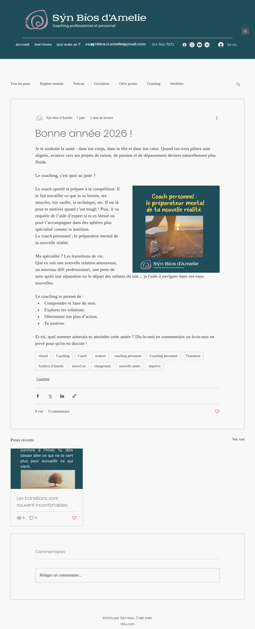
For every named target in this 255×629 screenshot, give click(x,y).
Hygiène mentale (52, 84)
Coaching (153, 84)
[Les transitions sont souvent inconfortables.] (47, 469)
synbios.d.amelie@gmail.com (118, 44)
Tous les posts (20, 84)
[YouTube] (199, 44)
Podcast (78, 84)
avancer (100, 356)
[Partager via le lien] (74, 396)
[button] (245, 29)
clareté (43, 356)
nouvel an (79, 366)
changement (102, 366)
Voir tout (238, 439)
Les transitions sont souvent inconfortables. (42, 501)
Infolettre (177, 84)
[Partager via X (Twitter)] (50, 396)
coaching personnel (127, 356)
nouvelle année (129, 366)
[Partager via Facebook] (37, 396)
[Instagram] (192, 44)
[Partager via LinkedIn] (62, 396)
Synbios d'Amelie (51, 366)
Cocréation (101, 84)
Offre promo (128, 84)
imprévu (154, 366)
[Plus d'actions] (217, 118)
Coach (82, 356)
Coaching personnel (163, 356)
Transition (193, 356)
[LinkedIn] (206, 44)
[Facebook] (184, 44)
